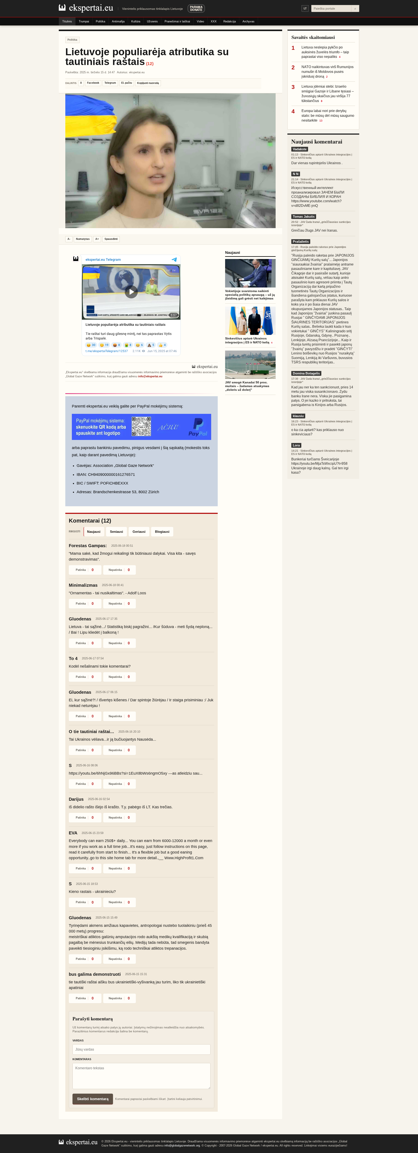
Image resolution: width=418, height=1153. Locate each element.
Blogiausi (162, 531)
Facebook (93, 82)
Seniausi (116, 531)
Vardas (78, 1040)
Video (200, 21)
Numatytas (83, 239)
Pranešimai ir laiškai (177, 21)
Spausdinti (111, 239)
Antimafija (118, 21)
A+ (97, 239)
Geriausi (139, 531)
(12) (149, 64)
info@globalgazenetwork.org (182, 1145)
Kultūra (135, 21)
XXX (214, 21)
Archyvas (249, 21)
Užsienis (152, 21)
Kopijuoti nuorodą (148, 83)
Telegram (110, 82)
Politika (100, 21)
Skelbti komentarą (92, 1099)
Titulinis (67, 21)
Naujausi (93, 531)
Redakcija (229, 21)
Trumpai (84, 21)
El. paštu (126, 82)
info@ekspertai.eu (150, 376)
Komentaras (81, 1059)
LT (305, 8)
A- (68, 239)
